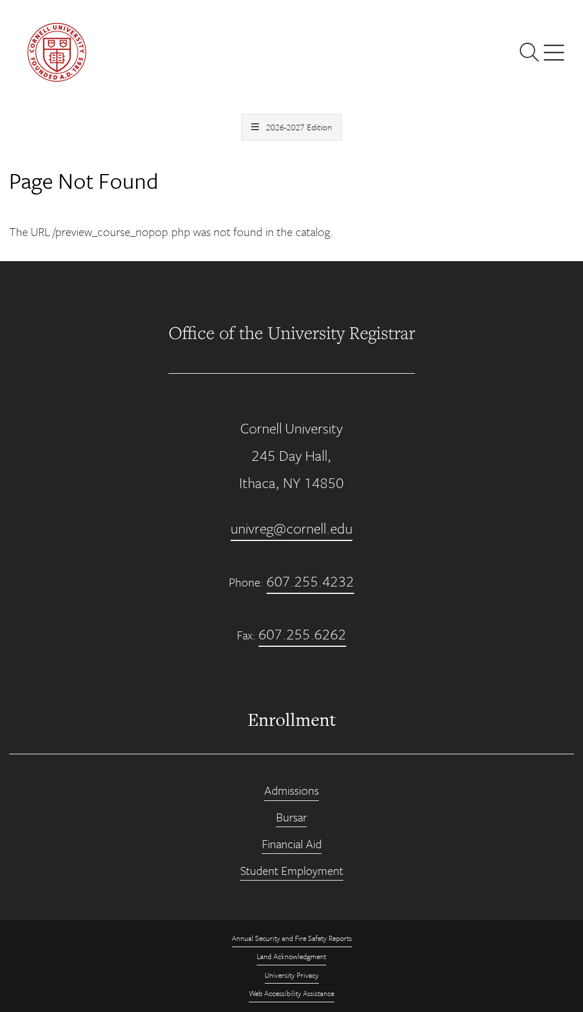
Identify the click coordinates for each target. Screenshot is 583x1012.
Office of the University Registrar (292, 332)
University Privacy (292, 975)
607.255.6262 (302, 634)
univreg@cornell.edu (291, 528)
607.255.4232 (310, 581)
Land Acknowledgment (291, 956)
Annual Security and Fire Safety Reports (292, 938)
